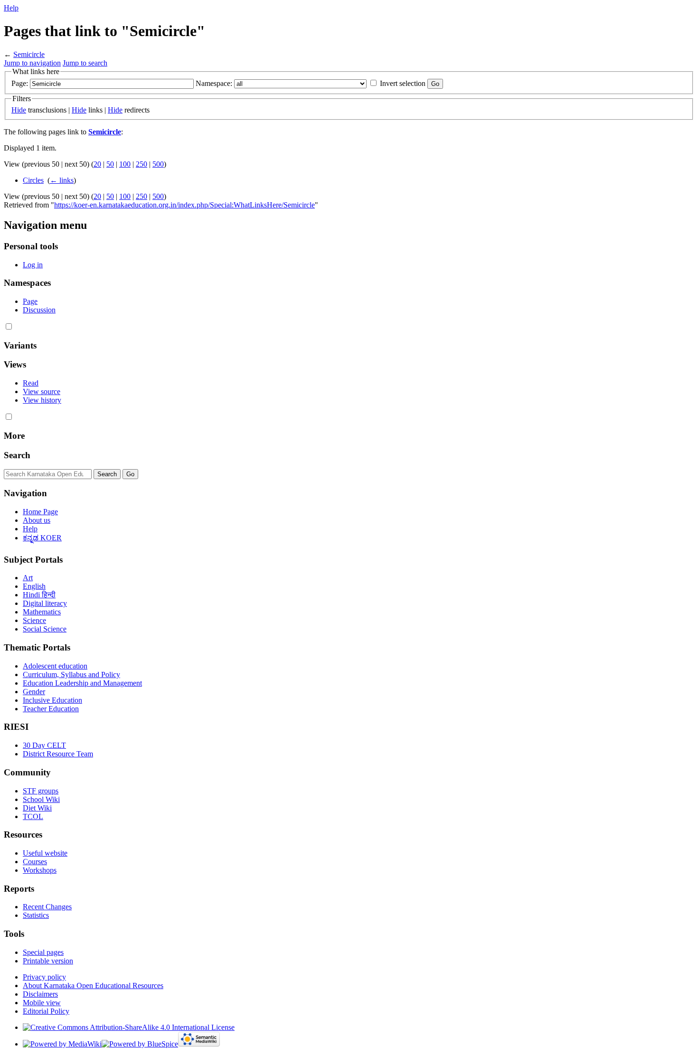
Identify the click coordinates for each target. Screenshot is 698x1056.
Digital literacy (45, 603)
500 (158, 164)
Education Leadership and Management (82, 683)
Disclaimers (40, 994)
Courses (35, 862)
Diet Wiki (37, 808)
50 (110, 164)
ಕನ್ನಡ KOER (42, 538)
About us (36, 520)
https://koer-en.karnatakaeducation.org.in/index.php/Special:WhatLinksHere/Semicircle (184, 205)
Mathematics (42, 612)
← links (62, 180)
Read (30, 383)
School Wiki (41, 799)
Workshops (40, 870)
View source (41, 391)
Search (17, 455)
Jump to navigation (32, 63)
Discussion (39, 310)
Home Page (40, 512)
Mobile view (42, 1003)
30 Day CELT (44, 745)
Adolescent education (55, 666)
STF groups (40, 791)
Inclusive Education (52, 700)
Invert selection (402, 83)
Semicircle (29, 54)
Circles (33, 180)
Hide (18, 110)
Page (30, 301)
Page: (19, 83)
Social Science (44, 629)
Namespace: (214, 83)
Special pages (43, 952)
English (34, 586)
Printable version (48, 961)
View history (42, 400)
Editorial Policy (46, 1011)
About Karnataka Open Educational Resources (93, 985)
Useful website (45, 853)
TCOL (33, 816)
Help (11, 8)
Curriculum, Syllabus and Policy (71, 674)
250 (141, 164)
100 (125, 164)
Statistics (36, 915)
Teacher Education (51, 709)
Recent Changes (47, 907)
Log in (33, 265)
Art (28, 578)
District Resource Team (58, 754)
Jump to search (85, 63)
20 (97, 164)
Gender (34, 692)
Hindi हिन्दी (39, 595)
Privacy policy (44, 977)
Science (34, 620)
